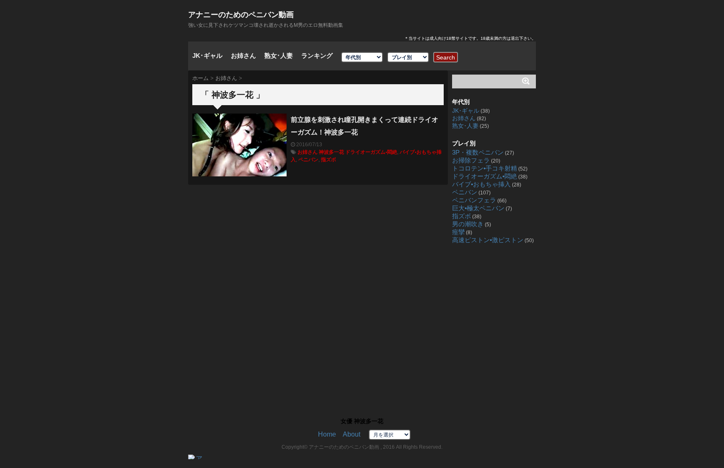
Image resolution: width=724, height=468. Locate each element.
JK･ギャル (207, 55)
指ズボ (328, 160)
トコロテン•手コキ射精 (484, 168)
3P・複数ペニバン (478, 152)
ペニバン (308, 160)
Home (327, 434)
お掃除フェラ (471, 160)
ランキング (317, 55)
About (351, 434)
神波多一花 (331, 152)
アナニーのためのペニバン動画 (241, 14)
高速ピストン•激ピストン (487, 240)
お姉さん (243, 55)
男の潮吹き (468, 224)
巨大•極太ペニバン (478, 208)
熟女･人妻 (278, 55)
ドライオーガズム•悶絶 (371, 152)
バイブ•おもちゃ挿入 (481, 184)
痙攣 (458, 232)
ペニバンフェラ (474, 200)
